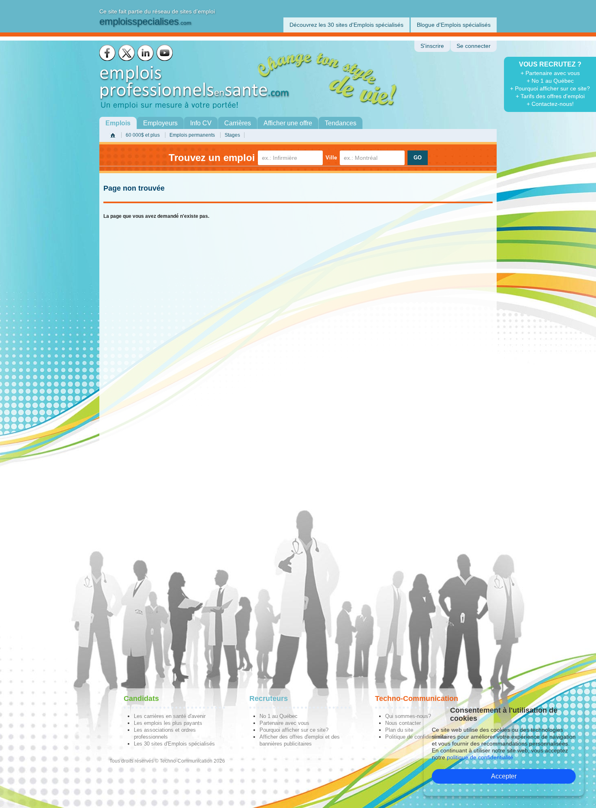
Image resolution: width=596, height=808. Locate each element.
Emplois (118, 123)
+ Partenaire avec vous (550, 73)
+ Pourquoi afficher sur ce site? (550, 88)
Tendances (340, 123)
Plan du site (399, 730)
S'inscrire (432, 46)
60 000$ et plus (143, 135)
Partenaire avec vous (284, 723)
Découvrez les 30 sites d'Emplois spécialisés (346, 24)
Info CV (201, 123)
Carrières (237, 123)
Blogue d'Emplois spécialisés (454, 24)
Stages (232, 135)
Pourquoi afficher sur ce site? (293, 730)
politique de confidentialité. (481, 757)
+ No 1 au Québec (550, 80)
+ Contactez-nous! (550, 104)
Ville (331, 158)
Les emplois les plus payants (168, 723)
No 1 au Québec (278, 716)
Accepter (504, 776)
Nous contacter (403, 723)
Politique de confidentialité (416, 737)
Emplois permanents (192, 135)
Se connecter (474, 46)
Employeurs (160, 123)
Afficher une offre (288, 123)
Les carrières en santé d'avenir (170, 716)
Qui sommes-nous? (408, 716)
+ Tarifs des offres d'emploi (550, 96)
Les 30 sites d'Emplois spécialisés (174, 744)
